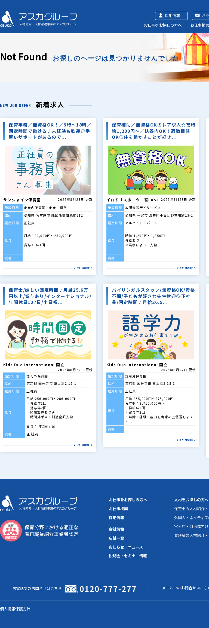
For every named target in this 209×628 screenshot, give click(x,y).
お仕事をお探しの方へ (163, 25)
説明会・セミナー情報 (128, 555)
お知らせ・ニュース (126, 547)
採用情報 (172, 15)
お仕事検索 (118, 508)
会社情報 (116, 529)
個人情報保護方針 (15, 608)
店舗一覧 (116, 538)
